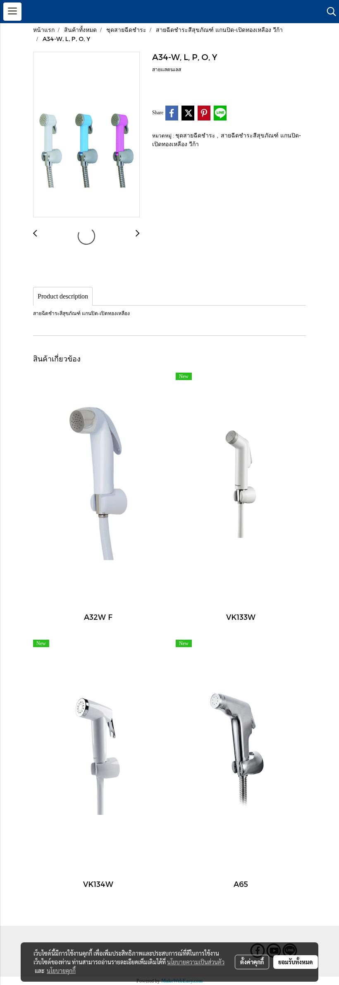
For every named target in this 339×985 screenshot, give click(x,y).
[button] (328, 11)
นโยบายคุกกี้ (61, 970)
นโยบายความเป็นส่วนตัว (195, 962)
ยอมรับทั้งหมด (295, 962)
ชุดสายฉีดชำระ (196, 135)
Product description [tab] (63, 296)
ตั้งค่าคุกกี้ (252, 962)
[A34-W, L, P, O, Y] (86, 135)
